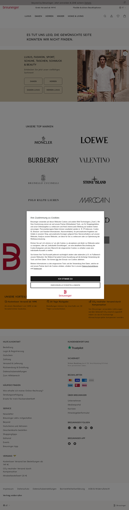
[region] (65, 255)
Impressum (38, 268)
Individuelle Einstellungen (65, 285)
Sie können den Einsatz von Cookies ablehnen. (66, 260)
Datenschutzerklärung (90, 266)
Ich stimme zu (65, 279)
